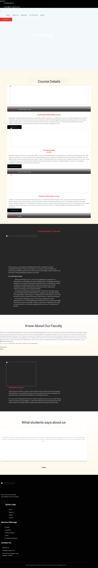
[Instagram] (6, 501)
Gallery (42, 15)
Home (8, 15)
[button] (43, 347)
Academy (24, 15)
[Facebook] (2, 501)
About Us (15, 15)
